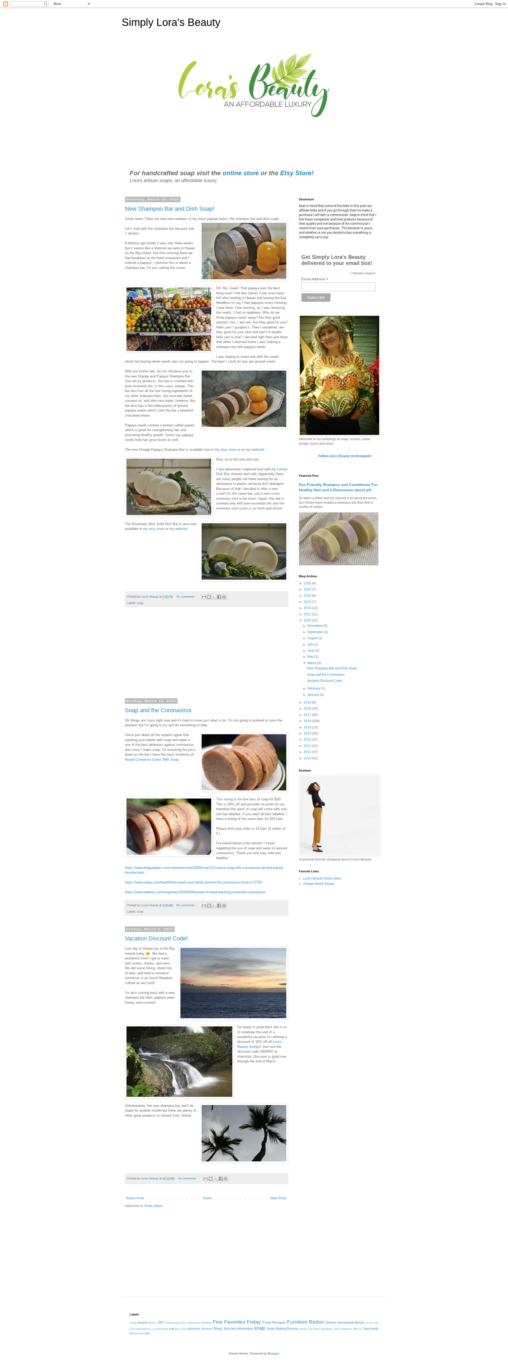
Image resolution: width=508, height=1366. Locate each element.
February (314, 688)
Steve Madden (343, 1328)
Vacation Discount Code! (156, 938)
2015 (308, 727)
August (312, 638)
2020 (308, 620)
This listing (224, 799)
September (315, 632)
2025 (308, 589)
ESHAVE (206, 1322)
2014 (308, 733)
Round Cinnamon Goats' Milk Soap (151, 759)
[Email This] (204, 596)
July (310, 644)
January (313, 695)
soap (140, 603)
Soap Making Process (282, 1329)
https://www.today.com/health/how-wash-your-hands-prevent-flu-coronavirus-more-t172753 (193, 882)
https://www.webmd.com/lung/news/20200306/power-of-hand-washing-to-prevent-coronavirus (195, 892)
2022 (308, 608)
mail (171, 1328)
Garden (330, 1322)
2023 (308, 602)
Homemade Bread (350, 1322)
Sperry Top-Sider (309, 1328)
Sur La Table (361, 1328)
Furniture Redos (305, 1322)
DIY (161, 1322)
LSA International (140, 1328)
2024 (308, 595)
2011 (308, 752)
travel (374, 1329)
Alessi (133, 1322)
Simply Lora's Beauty (171, 22)
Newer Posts (135, 1198)
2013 (308, 739)
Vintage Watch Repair (318, 884)
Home (207, 1198)
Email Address (314, 279)
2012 (308, 746)
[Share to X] (214, 596)
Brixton (152, 1322)
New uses (181, 1328)
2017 (308, 715)
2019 (308, 702)
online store (241, 173)
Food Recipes (274, 1322)
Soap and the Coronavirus (158, 710)
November (315, 626)
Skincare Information (238, 1329)
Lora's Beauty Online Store (322, 878)
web (147, 1333)
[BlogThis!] (209, 596)
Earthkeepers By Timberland (182, 1322)
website (257, 450)
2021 (308, 614)
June (311, 650)
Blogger (273, 1353)
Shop (217, 1328)
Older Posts (278, 1198)
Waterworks (137, 1333)
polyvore (194, 1329)
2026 (308, 583)
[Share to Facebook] (219, 596)
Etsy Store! (297, 173)
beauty (143, 1322)
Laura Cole (372, 1322)
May (310, 657)
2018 (308, 708)
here (279, 819)
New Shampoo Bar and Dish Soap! (169, 208)
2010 (308, 758)
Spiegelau (327, 1328)
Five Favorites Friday (237, 1322)
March (312, 663)
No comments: (186, 596)
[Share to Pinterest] (224, 596)
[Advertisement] (206, 656)
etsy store (229, 450)
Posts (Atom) (153, 1206)
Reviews (206, 1328)
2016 (308, 721)
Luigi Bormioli (160, 1328)
